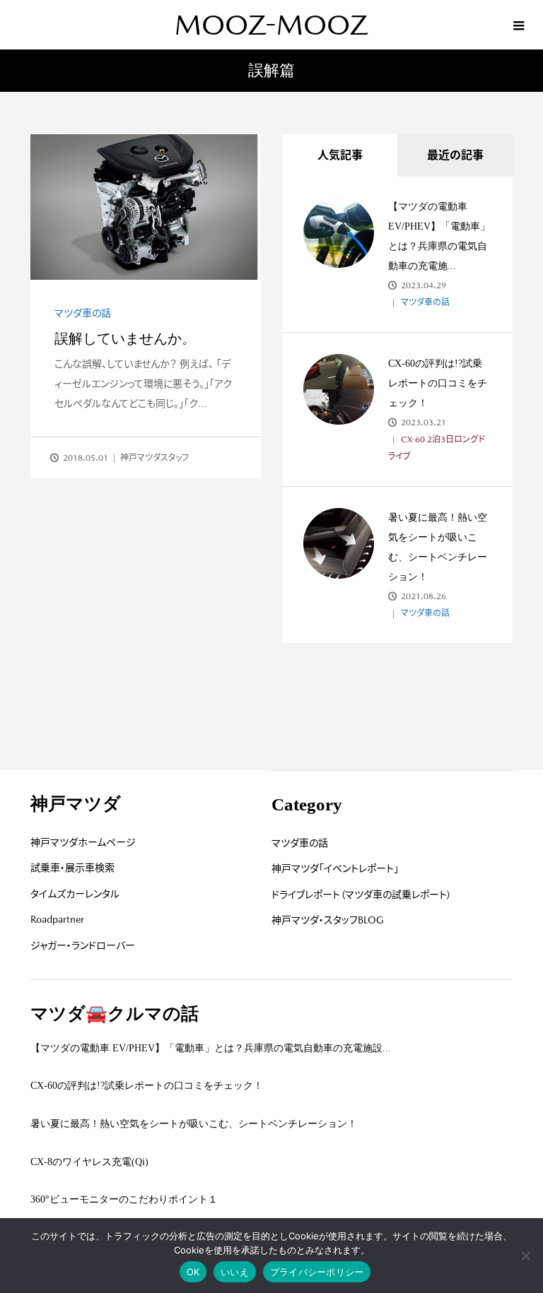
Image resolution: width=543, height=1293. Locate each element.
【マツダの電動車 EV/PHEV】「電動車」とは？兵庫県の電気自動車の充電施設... (210, 1048)
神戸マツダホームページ (83, 842)
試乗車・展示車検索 (72, 867)
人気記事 (340, 155)
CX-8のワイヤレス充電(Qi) (89, 1162)
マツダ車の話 (82, 313)
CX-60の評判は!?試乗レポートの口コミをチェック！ (437, 383)
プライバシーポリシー (317, 1271)
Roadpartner (57, 919)
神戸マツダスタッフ (154, 458)
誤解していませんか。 (125, 338)
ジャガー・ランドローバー (82, 945)
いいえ (235, 1271)
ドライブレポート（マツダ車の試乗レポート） (362, 894)
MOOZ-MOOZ (271, 24)
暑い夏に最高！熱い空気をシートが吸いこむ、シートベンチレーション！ (193, 1123)
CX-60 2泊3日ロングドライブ (436, 448)
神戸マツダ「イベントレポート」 (335, 868)
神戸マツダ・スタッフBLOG (328, 920)
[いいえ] (525, 1255)
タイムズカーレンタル (74, 893)
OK (193, 1271)
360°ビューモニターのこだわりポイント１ (124, 1199)
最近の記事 (455, 155)
